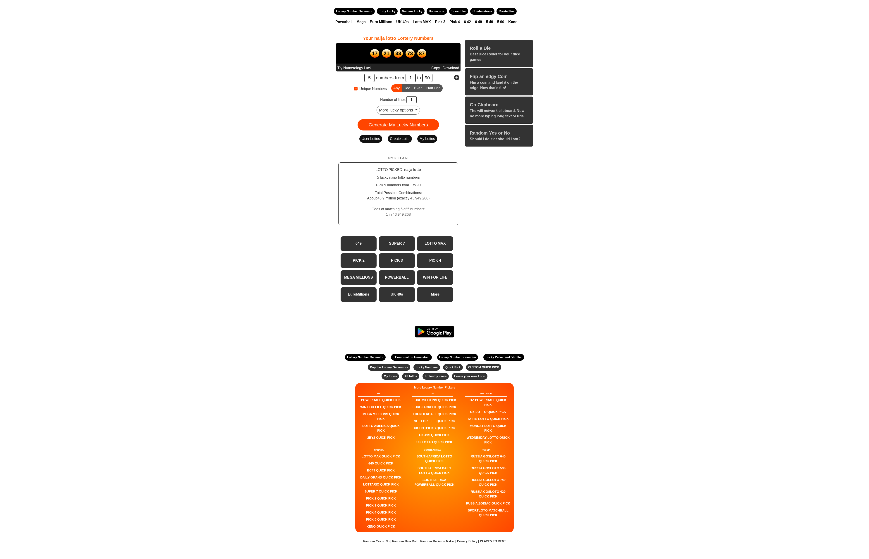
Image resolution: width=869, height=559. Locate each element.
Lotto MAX (422, 22)
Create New (506, 11)
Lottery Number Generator (354, 11)
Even (418, 88)
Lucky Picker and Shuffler (504, 357)
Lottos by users (435, 376)
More (435, 294)
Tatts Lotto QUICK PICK (488, 419)
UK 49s (402, 22)
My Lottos (427, 139)
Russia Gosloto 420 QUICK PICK (488, 494)
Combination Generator (411, 357)
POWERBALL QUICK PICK (381, 400)
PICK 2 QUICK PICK (381, 498)
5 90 (500, 22)
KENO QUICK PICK (381, 526)
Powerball (343, 22)
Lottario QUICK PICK (381, 484)
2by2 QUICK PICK (381, 437)
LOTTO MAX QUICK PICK (381, 456)
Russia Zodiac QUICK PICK (488, 503)
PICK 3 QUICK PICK (381, 505)
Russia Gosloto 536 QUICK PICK (488, 470)
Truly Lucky (387, 11)
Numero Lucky (412, 11)
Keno (513, 22)
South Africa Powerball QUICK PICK (434, 482)
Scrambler (458, 11)
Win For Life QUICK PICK (380, 407)
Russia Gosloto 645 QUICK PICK (488, 459)
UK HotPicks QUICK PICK (434, 428)
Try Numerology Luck (354, 68)
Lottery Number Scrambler (457, 357)
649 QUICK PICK (380, 463)
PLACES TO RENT (493, 541)
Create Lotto (400, 139)
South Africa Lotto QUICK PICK (434, 459)
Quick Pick (453, 367)
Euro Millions (381, 22)
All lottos (410, 376)
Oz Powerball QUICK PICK (488, 402)
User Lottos (371, 139)
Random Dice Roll (405, 541)
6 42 (467, 22)
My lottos (390, 376)
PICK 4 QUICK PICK (381, 512)
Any (396, 88)
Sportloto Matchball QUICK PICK (488, 513)
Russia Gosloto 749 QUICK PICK (488, 482)
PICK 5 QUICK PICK (381, 519)
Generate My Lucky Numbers (398, 124)
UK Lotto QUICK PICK (434, 442)
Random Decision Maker (437, 541)
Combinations (482, 11)
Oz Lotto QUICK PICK (488, 412)
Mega (361, 22)
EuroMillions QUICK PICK (434, 400)
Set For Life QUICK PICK (434, 421)
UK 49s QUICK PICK (434, 435)
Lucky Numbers (427, 367)
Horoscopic (437, 11)
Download (451, 68)
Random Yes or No (376, 541)
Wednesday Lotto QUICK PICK (488, 440)
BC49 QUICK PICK (381, 470)
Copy (435, 68)
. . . (524, 22)
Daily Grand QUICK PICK (380, 477)
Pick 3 (440, 22)
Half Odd (433, 88)
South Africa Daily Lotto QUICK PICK (434, 470)
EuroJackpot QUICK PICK (434, 407)
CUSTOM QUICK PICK (483, 367)
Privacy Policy (467, 541)
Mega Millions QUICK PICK (381, 416)
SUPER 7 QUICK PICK (381, 491)
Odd (406, 88)
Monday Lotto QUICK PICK (488, 428)
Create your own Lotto (469, 376)
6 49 (478, 22)
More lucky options (396, 110)
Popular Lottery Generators (389, 367)
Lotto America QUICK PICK (381, 428)
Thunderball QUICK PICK (434, 414)
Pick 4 (454, 22)
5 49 (489, 22)
